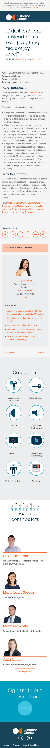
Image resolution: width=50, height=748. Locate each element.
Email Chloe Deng (25, 290)
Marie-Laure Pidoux (18, 592)
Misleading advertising (27, 206)
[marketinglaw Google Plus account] (20, 234)
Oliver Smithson (15, 556)
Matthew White (15, 626)
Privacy (15, 745)
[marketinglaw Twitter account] (5, 234)
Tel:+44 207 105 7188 (25, 294)
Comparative (21, 202)
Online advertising (37, 209)
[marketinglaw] (18, 17)
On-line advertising (20, 209)
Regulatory (7, 212)
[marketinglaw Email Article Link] (36, 234)
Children (11, 202)
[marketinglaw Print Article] (43, 234)
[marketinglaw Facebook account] (28, 234)
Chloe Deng (21, 59)
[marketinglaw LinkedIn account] (13, 234)
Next (41, 353)
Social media (18, 212)
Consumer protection (37, 202)
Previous (10, 353)
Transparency (31, 212)
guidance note (34, 92)
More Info (35, 8)
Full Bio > (25, 297)
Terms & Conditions (30, 745)
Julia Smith (12, 659)
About (6, 745)
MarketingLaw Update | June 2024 (22, 325)
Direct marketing (9, 206)
